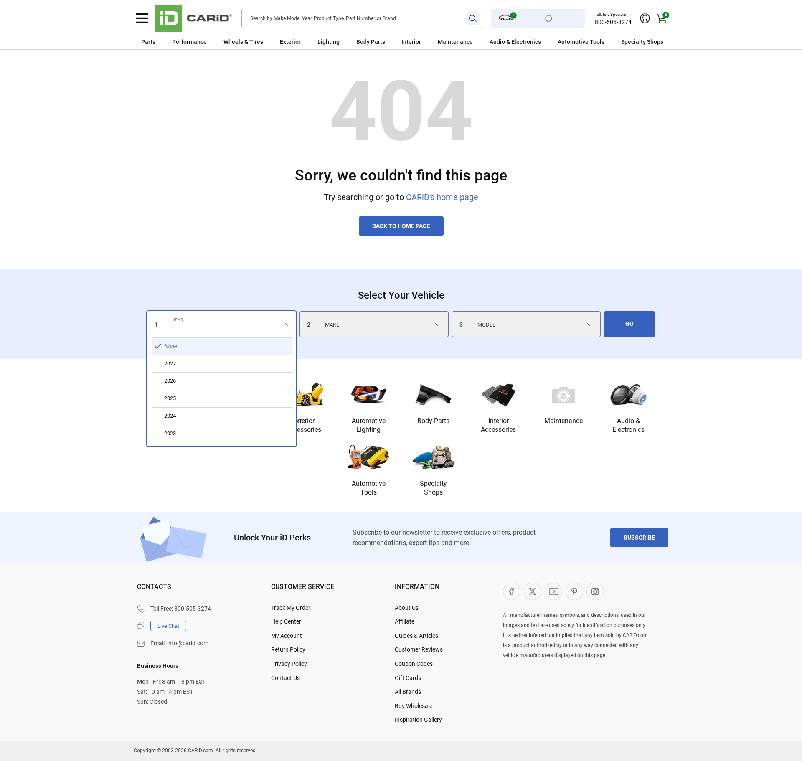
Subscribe (639, 537)
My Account (286, 635)
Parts (148, 41)
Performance (189, 41)
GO (629, 323)
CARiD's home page (442, 197)
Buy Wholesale (413, 706)
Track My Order (290, 607)
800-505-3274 (613, 22)
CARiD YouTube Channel (553, 591)
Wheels (233, 41)
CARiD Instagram (595, 591)
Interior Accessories (498, 425)
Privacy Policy (289, 663)
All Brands (408, 691)
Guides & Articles (416, 635)
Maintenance (455, 41)
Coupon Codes (414, 663)
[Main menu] (142, 18)
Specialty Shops (433, 487)
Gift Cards (408, 678)
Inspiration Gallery (418, 719)
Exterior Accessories (303, 425)
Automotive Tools (369, 487)
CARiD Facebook (511, 591)
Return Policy (288, 649)
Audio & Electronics (628, 425)
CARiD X (532, 591)
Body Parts (370, 41)
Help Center (286, 621)
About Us (407, 607)
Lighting (328, 41)
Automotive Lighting (369, 425)
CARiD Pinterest (574, 591)
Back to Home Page (401, 226)
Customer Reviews (419, 649)
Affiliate (404, 621)
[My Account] (645, 18)
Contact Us (285, 678)
